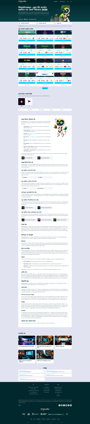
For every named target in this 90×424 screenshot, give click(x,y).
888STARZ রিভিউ (63, 56)
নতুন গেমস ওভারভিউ (46, 388)
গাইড (67, 1)
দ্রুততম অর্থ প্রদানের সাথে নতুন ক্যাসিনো (33, 387)
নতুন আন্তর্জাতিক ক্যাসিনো (46, 390)
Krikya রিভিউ (27, 42)
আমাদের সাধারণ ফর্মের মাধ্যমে (33, 323)
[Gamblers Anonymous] (28, 414)
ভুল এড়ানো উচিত (46, 387)
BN (19, 405)
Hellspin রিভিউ (63, 70)
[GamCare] (35, 414)
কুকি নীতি (28, 422)
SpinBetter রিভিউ (45, 56)
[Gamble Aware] (56, 414)
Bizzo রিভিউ (63, 84)
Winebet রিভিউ (45, 70)
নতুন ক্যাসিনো (55, 1)
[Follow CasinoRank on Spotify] (68, 405)
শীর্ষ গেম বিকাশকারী (46, 392)
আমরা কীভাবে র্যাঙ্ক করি (58, 390)
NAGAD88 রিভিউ (45, 42)
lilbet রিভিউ (27, 56)
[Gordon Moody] (44, 414)
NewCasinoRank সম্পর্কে (58, 387)
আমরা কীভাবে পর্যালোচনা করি (58, 388)
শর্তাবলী (51, 422)
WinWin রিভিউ (27, 70)
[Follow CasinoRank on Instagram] (62, 405)
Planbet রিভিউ (27, 84)
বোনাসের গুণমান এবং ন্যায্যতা (32, 133)
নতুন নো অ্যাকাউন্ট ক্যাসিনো (33, 392)
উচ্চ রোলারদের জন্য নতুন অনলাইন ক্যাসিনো (33, 390)
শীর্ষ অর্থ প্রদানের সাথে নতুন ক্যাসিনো (33, 394)
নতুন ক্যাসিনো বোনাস (62, 1)
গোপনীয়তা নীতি (39, 422)
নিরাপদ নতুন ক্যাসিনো (33, 388)
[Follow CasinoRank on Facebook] (59, 405)
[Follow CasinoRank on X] (64, 405)
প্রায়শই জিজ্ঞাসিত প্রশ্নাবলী (58, 392)
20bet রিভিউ (63, 42)
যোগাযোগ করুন (58, 395)
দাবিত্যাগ (58, 394)
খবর (71, 1)
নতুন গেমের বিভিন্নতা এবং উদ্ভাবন (33, 136)
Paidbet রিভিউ (45, 84)
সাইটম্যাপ (62, 422)
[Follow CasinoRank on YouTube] (66, 405)
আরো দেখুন (44, 88)
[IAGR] (23, 414)
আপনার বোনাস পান (27, 40)
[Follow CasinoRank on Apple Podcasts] (71, 405)
